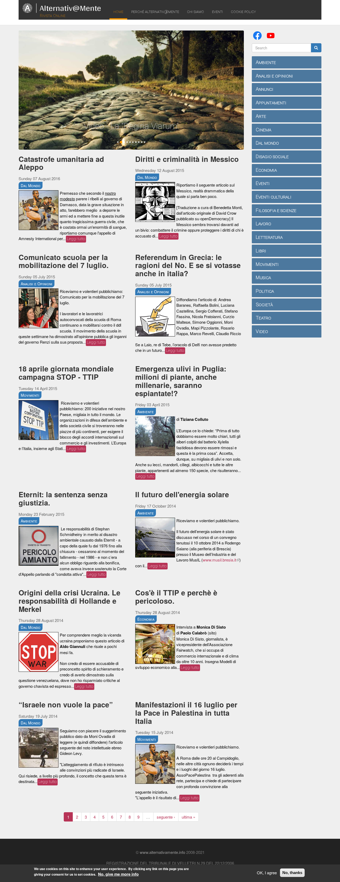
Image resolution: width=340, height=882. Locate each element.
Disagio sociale (272, 156)
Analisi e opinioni (274, 76)
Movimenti (30, 395)
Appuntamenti (271, 102)
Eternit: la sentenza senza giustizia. (63, 498)
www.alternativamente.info (162, 852)
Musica (263, 277)
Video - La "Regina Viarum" (131, 126)
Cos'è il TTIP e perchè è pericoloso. (176, 596)
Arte (261, 116)
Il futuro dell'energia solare (182, 494)
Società (264, 304)
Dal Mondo (30, 185)
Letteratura (269, 237)
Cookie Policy (243, 11)
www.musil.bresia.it (221, 560)
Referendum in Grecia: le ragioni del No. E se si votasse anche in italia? (188, 265)
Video (262, 331)
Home (118, 11)
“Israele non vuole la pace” (66, 704)
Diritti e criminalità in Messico (187, 159)
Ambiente (145, 411)
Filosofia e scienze (276, 210)
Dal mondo (267, 143)
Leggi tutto (76, 238)
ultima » (188, 817)
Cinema (263, 129)
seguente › (166, 817)
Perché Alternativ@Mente (155, 11)
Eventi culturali (273, 197)
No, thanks (292, 872)
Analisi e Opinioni (36, 283)
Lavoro (263, 223)
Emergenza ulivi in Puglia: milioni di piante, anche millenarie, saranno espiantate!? (180, 381)
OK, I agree (267, 872)
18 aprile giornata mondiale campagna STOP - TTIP (66, 373)
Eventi (217, 11)
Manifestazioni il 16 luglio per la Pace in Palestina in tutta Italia (186, 712)
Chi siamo (195, 11)
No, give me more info (118, 874)
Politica (265, 291)
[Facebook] (258, 35)
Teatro (263, 318)
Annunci (264, 89)
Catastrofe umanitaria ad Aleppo (61, 163)
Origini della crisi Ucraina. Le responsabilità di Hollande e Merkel (69, 600)
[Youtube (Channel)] (271, 35)
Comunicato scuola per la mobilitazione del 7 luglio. (64, 261)
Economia (146, 619)
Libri (261, 250)
